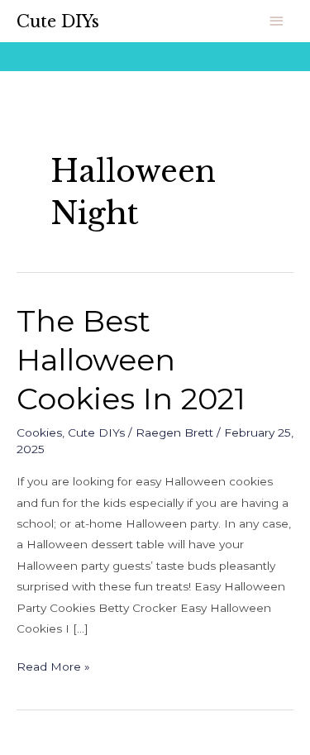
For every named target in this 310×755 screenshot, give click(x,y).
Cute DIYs (58, 21)
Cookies (39, 432)
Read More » (53, 665)
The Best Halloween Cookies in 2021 (131, 360)
